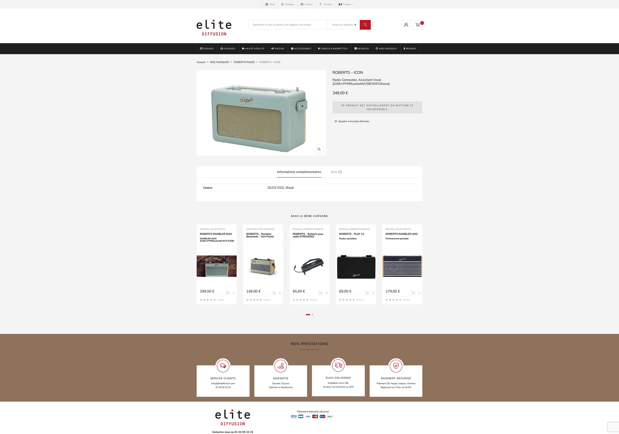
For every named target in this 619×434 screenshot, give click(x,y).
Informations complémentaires (299, 172)
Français (346, 4)
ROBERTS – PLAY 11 (351, 234)
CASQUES (229, 48)
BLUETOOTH (218, 229)
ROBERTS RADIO (244, 62)
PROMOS (411, 48)
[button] (319, 149)
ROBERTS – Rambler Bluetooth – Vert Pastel (260, 235)
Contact (309, 4)
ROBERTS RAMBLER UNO (402, 234)
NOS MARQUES (388, 48)
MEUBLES (363, 48)
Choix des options (227, 293)
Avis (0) (336, 172)
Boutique (289, 4)
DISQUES (208, 48)
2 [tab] (312, 314)
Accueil (201, 62)
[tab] (299, 171)
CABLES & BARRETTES (334, 48)
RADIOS (279, 48)
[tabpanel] (217, 264)
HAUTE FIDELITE (255, 48)
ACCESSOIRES (302, 48)
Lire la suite (273, 293)
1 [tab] (308, 314)
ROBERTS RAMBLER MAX (216, 234)
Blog (272, 4)
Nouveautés (254, 229)
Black (290, 187)
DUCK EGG (276, 187)
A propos (327, 4)
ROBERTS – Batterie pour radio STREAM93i (308, 235)
